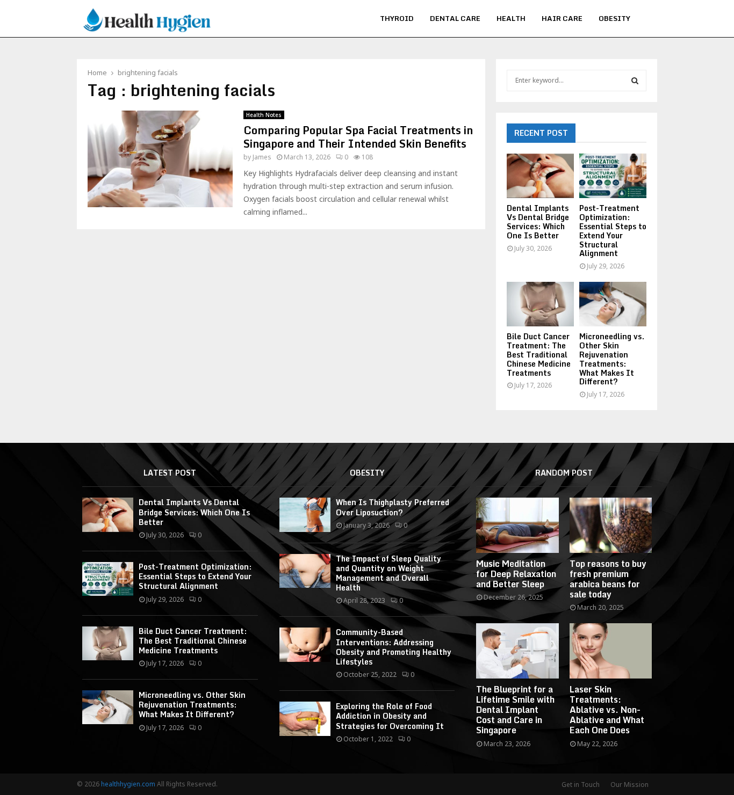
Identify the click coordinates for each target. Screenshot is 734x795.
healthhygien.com (128, 784)
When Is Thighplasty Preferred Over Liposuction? (392, 507)
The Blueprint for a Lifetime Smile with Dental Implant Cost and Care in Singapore (515, 710)
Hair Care (562, 18)
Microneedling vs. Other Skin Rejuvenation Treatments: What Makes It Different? (611, 359)
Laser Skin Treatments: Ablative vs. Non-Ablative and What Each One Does (607, 710)
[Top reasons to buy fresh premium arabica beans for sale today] (611, 525)
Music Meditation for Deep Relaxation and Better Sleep (516, 574)
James (262, 157)
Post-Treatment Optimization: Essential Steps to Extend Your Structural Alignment (612, 230)
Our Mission (629, 784)
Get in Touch (581, 784)
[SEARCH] (634, 80)
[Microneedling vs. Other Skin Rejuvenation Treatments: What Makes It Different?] (612, 304)
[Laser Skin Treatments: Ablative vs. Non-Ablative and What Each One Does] (611, 650)
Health (511, 18)
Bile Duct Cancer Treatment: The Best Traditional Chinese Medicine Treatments (539, 354)
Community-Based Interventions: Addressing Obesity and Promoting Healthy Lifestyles (393, 647)
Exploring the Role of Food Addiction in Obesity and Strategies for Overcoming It (390, 716)
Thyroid (397, 18)
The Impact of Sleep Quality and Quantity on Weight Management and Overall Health (388, 573)
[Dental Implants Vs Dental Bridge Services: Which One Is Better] (540, 176)
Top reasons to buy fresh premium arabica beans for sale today (608, 579)
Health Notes (264, 115)
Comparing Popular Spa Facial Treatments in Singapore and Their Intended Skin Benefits (358, 136)
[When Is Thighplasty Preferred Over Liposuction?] (304, 514)
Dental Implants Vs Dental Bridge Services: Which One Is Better (538, 221)
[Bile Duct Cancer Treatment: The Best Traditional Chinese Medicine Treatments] (540, 304)
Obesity (614, 18)
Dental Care (455, 18)
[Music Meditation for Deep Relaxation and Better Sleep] (517, 525)
